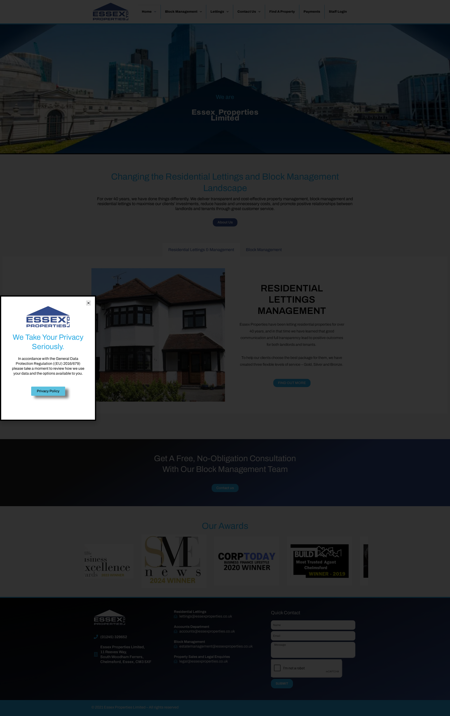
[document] (225, 358)
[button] (88, 303)
